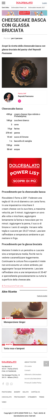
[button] (3, 3)
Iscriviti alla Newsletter (32, 378)
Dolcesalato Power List (18, 7)
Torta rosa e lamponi (14, 348)
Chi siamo (28, 366)
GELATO (26, 392)
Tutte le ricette (42, 296)
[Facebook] (3, 383)
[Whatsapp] (11, 383)
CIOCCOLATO (7, 397)
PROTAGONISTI (19, 397)
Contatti (27, 370)
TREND (41, 397)
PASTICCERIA (7, 392)
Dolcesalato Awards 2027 (36, 7)
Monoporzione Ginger (14, 322)
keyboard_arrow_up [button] (46, 363)
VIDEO (4, 402)
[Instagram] (7, 383)
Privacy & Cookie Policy (32, 383)
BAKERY (17, 392)
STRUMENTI (32, 397)
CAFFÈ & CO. (35, 392)
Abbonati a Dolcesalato (32, 374)
